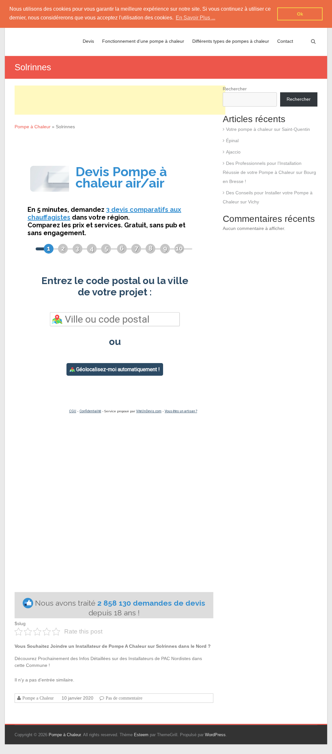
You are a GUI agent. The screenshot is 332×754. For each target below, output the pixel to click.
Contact (285, 41)
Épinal (232, 140)
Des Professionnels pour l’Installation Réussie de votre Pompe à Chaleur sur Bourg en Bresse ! (269, 172)
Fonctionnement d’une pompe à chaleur (143, 41)
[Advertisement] (120, 100)
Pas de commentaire (124, 698)
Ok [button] (300, 14)
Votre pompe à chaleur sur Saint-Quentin (268, 129)
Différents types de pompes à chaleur (230, 41)
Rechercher (235, 88)
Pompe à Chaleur (33, 126)
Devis (88, 41)
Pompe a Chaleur (38, 698)
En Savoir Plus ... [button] (195, 17)
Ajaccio (233, 151)
